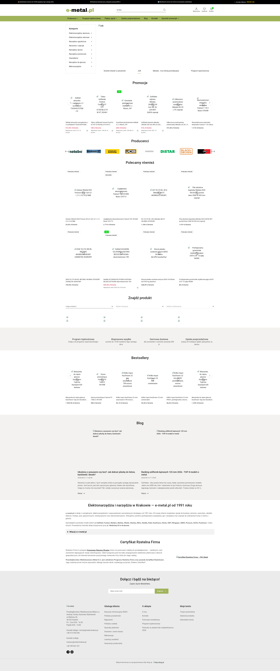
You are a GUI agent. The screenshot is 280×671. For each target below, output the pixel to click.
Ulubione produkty (187, 616)
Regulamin (108, 620)
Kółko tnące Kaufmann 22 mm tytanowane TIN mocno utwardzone (101, 399)
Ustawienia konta (187, 620)
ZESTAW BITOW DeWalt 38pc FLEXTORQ (202, 123)
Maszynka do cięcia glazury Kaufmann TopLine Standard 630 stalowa (177, 399)
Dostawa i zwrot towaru (113, 632)
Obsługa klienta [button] (112, 606)
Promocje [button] (140, 83)
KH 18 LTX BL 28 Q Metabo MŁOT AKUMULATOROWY (153, 220)
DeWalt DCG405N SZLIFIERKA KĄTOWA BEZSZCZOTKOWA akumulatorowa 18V (117, 280)
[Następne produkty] (210, 102)
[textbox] (71, 306)
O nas (144, 612)
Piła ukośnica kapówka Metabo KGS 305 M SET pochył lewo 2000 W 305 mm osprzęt (196, 220)
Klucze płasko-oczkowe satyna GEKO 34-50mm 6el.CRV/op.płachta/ (158, 280)
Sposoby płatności (111, 628)
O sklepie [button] (146, 606)
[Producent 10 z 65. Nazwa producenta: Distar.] (149, 151)
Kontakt (145, 616)
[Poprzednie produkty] (70, 102)
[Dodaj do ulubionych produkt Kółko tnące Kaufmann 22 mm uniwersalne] (136, 367)
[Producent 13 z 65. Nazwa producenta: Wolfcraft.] (205, 151)
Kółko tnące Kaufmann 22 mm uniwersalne (126, 398)
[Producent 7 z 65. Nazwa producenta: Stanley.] (93, 151)
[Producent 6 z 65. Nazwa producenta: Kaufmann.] (75, 151)
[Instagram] (72, 651)
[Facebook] (68, 651)
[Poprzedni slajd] (103, 46)
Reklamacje (109, 635)
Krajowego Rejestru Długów (98, 550)
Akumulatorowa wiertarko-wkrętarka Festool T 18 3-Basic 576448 (177, 124)
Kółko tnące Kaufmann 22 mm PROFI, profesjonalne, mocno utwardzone (152, 399)
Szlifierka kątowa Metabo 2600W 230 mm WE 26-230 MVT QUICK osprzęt (125, 124)
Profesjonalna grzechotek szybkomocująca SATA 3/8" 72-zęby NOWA (196, 280)
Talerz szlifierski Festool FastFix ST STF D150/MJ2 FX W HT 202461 (77, 124)
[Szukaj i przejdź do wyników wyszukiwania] (164, 10)
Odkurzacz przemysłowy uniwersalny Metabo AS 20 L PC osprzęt (152, 124)
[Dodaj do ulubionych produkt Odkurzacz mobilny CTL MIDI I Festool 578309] (212, 367)
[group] (156, 46)
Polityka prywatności (112, 616)
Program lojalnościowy (151, 624)
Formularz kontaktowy (151, 620)
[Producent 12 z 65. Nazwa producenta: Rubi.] (186, 151)
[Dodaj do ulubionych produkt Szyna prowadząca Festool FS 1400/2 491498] (85, 367)
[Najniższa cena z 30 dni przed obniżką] (87, 131)
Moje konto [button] (185, 606)
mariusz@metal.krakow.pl (76, 642)
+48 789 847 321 (73, 646)
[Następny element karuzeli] (213, 151)
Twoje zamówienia (187, 612)
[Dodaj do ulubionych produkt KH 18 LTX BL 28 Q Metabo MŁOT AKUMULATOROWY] (174, 171)
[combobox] (89, 306)
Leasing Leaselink (111, 639)
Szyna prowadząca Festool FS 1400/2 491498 (76, 398)
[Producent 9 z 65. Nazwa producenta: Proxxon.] (131, 151)
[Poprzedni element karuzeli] (67, 151)
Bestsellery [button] (140, 358)
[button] (73, 18)
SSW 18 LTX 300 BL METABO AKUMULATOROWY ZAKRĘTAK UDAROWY (83, 280)
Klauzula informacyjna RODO (115, 612)
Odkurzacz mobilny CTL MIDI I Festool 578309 (202, 398)
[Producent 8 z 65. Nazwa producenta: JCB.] (112, 151)
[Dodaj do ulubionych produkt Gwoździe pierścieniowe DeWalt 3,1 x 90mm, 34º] (111, 92)
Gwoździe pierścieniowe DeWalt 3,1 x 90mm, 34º (102, 123)
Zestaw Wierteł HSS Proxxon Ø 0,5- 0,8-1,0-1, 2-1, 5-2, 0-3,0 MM (83, 220)
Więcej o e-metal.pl (78, 532)
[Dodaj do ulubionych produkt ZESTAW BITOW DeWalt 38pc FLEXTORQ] (212, 92)
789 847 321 (250, 2)
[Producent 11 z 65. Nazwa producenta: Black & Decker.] (167, 151)
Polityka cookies (110, 624)
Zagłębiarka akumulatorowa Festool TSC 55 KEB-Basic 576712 (120, 220)
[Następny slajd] (209, 46)
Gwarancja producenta (113, 643)
